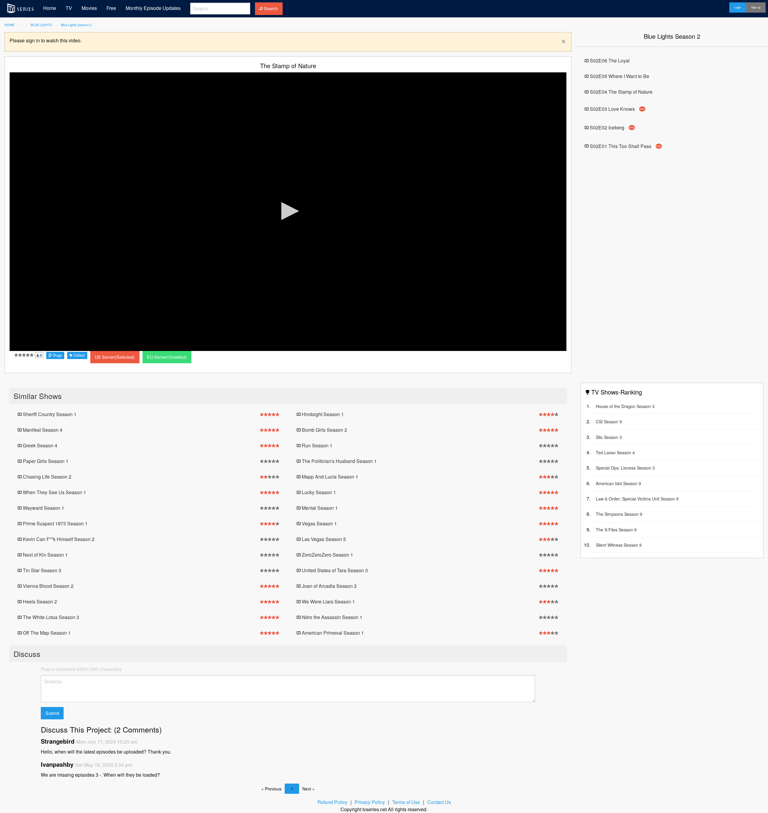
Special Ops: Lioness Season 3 (625, 468)
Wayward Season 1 (43, 507)
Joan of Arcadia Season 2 (329, 585)
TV (69, 8)
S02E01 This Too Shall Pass (625, 145)
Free (111, 8)
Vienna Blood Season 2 (48, 585)
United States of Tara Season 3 (334, 570)
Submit (52, 713)
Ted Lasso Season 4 (615, 452)
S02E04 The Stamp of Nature (620, 91)
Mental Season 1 (319, 507)
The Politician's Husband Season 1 (339, 461)
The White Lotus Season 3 (50, 617)
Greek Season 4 (39, 445)
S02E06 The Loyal (609, 60)
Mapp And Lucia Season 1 (329, 476)
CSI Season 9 (609, 422)
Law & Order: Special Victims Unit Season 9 (637, 499)
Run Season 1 (316, 445)
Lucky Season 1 (318, 492)
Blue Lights (42, 24)
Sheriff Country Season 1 (49, 414)
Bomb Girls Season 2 (324, 429)
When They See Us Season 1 (54, 492)
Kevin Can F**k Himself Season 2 (58, 539)
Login (737, 7)
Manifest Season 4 (42, 429)
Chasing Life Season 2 (46, 476)
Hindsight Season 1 (322, 414)
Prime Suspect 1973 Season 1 (55, 523)
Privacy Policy (370, 802)
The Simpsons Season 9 (619, 514)
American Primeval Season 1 (332, 632)
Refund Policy (332, 802)
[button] (288, 211)
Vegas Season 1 (319, 523)
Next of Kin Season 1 (45, 554)
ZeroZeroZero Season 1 (327, 554)
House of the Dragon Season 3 (625, 406)
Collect (78, 355)
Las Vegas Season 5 (323, 539)
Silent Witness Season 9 (619, 545)
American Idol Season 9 (618, 483)
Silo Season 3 (609, 437)
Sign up (755, 7)
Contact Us (439, 802)
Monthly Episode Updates (153, 8)
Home (49, 8)
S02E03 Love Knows (617, 108)
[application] (288, 211)
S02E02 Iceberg (611, 127)
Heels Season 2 (39, 601)
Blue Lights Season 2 (76, 24)
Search (270, 8)
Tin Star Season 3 (41, 570)
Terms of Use (406, 802)
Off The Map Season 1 (46, 632)
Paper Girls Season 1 (45, 461)
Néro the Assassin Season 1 (331, 617)
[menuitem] (20, 8)
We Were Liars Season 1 (328, 601)
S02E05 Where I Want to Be (619, 76)
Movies (89, 8)
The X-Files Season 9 (616, 530)
